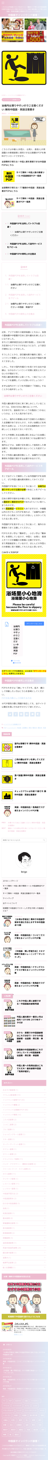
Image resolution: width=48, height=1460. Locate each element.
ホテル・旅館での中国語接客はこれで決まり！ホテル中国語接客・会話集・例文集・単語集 (30, 1037)
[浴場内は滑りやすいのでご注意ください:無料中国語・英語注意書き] (27, 714)
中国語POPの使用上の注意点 (21, 254)
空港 (40, 1425)
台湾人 (13, 1420)
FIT (4, 1401)
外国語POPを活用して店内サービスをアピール (24, 245)
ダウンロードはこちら (34, 623)
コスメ (35, 1406)
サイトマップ (8, 898)
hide (27, 216)
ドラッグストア (8, 1410)
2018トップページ (10, 881)
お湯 (26, 1401)
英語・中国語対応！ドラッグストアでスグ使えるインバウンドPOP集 (30, 970)
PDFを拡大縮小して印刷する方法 (16, 698)
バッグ (19, 1410)
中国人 (16, 1415)
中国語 (19, 728)
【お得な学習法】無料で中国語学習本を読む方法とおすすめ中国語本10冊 (30, 922)
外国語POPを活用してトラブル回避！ (23, 225)
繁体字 (40, 728)
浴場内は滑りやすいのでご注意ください (26, 234)
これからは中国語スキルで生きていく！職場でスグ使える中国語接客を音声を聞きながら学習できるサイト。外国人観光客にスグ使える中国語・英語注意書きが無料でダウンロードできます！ (24, 1449)
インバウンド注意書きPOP (12, 724)
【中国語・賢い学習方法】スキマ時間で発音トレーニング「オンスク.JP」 (30, 954)
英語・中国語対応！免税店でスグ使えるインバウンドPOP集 (30, 984)
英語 (44, 728)
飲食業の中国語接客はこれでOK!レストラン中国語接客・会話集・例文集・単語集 (30, 1052)
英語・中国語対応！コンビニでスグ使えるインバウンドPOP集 (30, 937)
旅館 (4, 1425)
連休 (42, 1430)
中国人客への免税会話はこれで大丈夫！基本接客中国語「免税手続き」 (30, 1068)
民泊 (11, 1425)
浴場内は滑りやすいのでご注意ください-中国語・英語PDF (26, 305)
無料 (30, 728)
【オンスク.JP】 (21, 1323)
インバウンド (11, 728)
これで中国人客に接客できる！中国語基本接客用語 (29, 1002)
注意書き (25, 728)
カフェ (27, 1406)
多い (27, 1420)
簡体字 (34, 728)
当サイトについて (10, 903)
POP (5, 728)
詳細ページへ (18, 1334)
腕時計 (21, 1430)
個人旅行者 (33, 1415)
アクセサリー (35, 1401)
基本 (20, 1420)
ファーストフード (31, 1410)
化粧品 (5, 1420)
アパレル (6, 1406)
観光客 (35, 1430)
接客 (33, 1420)
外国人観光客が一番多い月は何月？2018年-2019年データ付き (30, 1019)
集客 (4, 1435)
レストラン (6, 1415)
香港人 (17, 1435)
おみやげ (18, 1401)
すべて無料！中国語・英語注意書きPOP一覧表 (21, 893)
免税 (42, 1415)
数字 (40, 1420)
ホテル (42, 1410)
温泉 (27, 1425)
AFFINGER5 (27, 1457)
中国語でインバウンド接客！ (24, 15)
